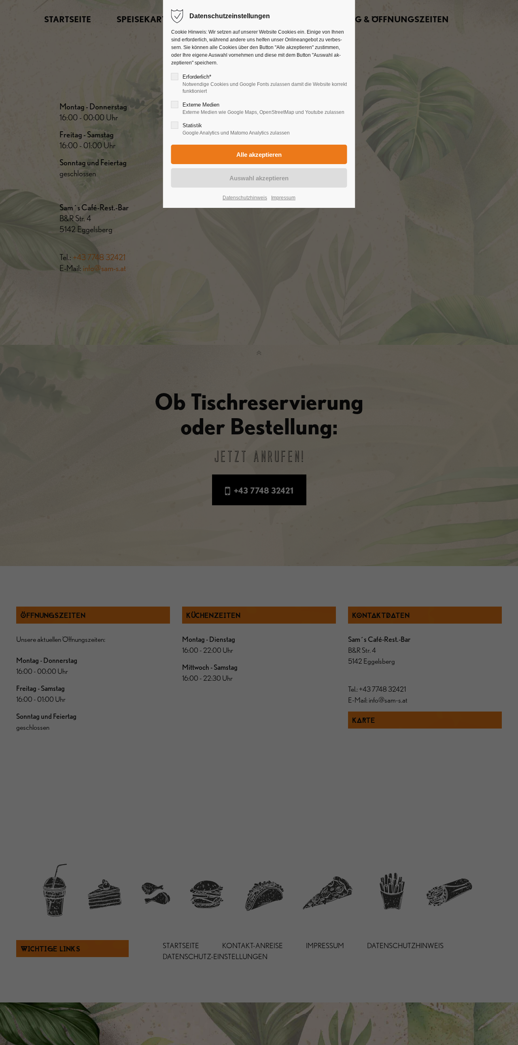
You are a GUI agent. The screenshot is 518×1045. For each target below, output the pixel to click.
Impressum (283, 198)
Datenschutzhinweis (245, 198)
